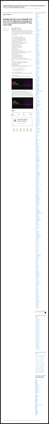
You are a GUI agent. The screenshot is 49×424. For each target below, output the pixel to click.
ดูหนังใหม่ (37, 232)
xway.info (37, 221)
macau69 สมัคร (38, 115)
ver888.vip (37, 214)
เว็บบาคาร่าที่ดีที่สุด (38, 296)
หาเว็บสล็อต (37, 284)
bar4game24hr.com (38, 45)
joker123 (36, 413)
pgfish (37, 139)
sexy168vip (37, 170)
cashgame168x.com (38, 63)
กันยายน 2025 (37, 327)
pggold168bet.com (38, 140)
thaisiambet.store (38, 197)
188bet (39, 355)
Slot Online (37, 181)
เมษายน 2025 (37, 331)
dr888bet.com (37, 70)
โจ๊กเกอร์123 (37, 306)
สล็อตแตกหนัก (37, 278)
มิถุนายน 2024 (37, 339)
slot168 (37, 183)
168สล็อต (37, 355)
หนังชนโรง (36, 389)
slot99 (36, 397)
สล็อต (36, 257)
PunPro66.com (38, 153)
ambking (37, 39)
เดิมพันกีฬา (37, 290)
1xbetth (37, 20)
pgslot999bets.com (38, 147)
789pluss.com (37, 25)
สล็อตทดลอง (37, 270)
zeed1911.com (37, 224)
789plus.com (37, 23)
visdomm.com (37, 217)
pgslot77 (37, 144)
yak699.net (37, 223)
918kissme (37, 31)
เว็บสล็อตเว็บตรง (37, 300)
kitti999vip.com (38, 103)
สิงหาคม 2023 (37, 347)
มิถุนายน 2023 (37, 348)
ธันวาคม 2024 (37, 334)
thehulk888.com (38, 198)
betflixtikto (37, 49)
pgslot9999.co (38, 146)
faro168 (37, 75)
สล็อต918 (37, 266)
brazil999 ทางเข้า (38, 60)
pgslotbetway (37, 412)
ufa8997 (37, 206)
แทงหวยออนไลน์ (38, 305)
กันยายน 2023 (37, 346)
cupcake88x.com (38, 68)
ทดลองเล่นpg (37, 233)
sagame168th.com (38, 165)
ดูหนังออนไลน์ (37, 231)
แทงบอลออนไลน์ (38, 303)
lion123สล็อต (37, 106)
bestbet (37, 48)
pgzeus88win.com (38, 149)
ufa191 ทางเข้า (37, 205)
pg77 (36, 137)
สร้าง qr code (37, 256)
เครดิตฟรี (37, 288)
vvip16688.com (38, 218)
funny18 (37, 82)
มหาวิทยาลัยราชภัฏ (38, 250)
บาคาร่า (37, 242)
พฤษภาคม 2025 (38, 330)
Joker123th (40, 359)
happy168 (37, 87)
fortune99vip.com (38, 78)
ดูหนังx (36, 230)
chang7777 (37, 66)
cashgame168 (37, 62)
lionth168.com (37, 107)
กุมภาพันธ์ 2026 (38, 323)
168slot (37, 17)
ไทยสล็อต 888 (37, 307)
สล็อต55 (37, 261)
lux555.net (37, 112)
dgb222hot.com (38, 69)
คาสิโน (36, 226)
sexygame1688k (38, 173)
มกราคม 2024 (37, 343)
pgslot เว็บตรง (37, 143)
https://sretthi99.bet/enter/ (39, 90)
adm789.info (37, 35)
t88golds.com (37, 195)
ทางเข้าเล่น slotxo (38, 241)
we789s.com (37, 219)
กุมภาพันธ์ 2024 (38, 342)
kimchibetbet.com (38, 100)
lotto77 (37, 110)
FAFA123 (37, 74)
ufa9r (36, 207)
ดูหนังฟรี (36, 382)
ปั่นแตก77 (37, 246)
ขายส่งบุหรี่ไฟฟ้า (38, 225)
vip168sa (37, 215)
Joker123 (37, 96)
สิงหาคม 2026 (37, 318)
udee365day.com (38, 203)
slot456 (36, 392)
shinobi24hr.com (38, 174)
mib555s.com (37, 119)
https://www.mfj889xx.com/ (39, 91)
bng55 (36, 56)
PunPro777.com (38, 155)
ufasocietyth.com (38, 210)
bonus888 (37, 58)
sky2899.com (37, 178)
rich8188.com (37, 162)
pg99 (36, 138)
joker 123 (36, 381)
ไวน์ (36, 308)
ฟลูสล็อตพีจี (37, 249)
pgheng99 (37, 141)
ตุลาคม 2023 (37, 345)
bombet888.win (38, 57)
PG (43, 359)
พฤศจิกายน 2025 (38, 325)
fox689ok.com (38, 79)
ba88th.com (37, 41)
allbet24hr (37, 37)
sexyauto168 (37, 171)
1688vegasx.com (38, 16)
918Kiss (37, 28)
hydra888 (37, 92)
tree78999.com (38, 202)
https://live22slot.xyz (38, 388)
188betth (37, 19)
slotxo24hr (37, 185)
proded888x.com (38, 151)
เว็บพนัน (37, 297)
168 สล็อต (37, 15)
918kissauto (37, 356)
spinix (36, 187)
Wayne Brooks (22, 121)
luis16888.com (37, 111)
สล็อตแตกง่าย (37, 276)
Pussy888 (37, 157)
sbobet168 (37, 167)
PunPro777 (37, 154)
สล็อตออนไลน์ (37, 272)
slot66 (36, 393)
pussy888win (37, 159)
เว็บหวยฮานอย (37, 302)
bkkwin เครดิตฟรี (38, 54)
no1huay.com (37, 126)
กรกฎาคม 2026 (37, 319)
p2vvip (37, 130)
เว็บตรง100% (37, 294)
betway (37, 51)
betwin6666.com (38, 52)
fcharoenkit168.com (38, 76)
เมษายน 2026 (37, 321)
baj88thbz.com (38, 44)
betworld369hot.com (38, 53)
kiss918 (37, 102)
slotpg (36, 405)
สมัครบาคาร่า (37, 253)
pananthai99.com (38, 131)
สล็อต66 (37, 262)
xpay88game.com (38, 220)
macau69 (37, 114)
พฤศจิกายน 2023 (38, 344)
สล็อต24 (37, 260)
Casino (37, 65)
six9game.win (37, 177)
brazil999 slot (37, 59)
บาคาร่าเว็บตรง (37, 244)
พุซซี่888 (37, 248)
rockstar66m (37, 163)
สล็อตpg (37, 268)
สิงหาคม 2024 (37, 337)
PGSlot (37, 142)
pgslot (36, 385)
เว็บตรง (36, 293)
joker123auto (37, 359)
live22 (36, 108)
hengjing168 (37, 88)
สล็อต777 (39, 368)
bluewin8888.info (38, 55)
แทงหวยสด (37, 304)
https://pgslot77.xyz (37, 386)
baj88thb (37, 43)
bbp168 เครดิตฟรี (18, 43)
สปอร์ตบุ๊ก (37, 252)
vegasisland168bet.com (39, 213)
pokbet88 (37, 150)
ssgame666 (37, 191)
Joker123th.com (38, 98)
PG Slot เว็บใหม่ (37, 135)
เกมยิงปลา (37, 286)
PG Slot (37, 134)
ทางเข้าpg (37, 240)
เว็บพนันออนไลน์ (38, 298)
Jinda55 (37, 94)
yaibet (36, 222)
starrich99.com (38, 193)
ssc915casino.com (38, 190)
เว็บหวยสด (39, 372)
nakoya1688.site (38, 123)
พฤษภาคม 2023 (38, 349)
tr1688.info (37, 201)
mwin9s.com (37, 122)
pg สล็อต (37, 136)
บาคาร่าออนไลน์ (37, 384)
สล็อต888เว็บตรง (38, 265)
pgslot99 (37, 145)
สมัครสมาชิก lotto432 (38, 254)
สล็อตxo (37, 269)
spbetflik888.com (38, 186)
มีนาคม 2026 (37, 322)
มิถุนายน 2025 (37, 329)
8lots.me (37, 27)
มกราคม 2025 (37, 333)
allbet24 (36, 408)
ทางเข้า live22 (37, 237)
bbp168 (16, 32)
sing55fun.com (38, 175)
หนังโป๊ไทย (36, 406)
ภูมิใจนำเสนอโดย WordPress (36, 420)
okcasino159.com (38, 128)
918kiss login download (39, 29)
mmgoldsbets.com (38, 120)
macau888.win (37, 116)
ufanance (37, 209)
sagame (36, 380)
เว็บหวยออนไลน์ (37, 301)
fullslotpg (43, 356)
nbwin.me (37, 124)
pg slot (36, 409)
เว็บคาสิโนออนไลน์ (38, 292)
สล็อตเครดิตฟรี (37, 273)
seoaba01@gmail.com (22, 123)
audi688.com (37, 40)
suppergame (37, 194)
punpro (37, 152)
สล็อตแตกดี (37, 277)
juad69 (37, 99)
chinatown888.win (38, 67)
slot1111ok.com (38, 182)
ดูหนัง (36, 229)
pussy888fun (37, 158)
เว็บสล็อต (36, 372)
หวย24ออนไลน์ (37, 282)
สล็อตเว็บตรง (37, 274)
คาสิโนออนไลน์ (37, 227)
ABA (36, 32)
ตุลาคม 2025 (37, 326)
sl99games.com (38, 179)
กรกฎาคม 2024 (37, 338)
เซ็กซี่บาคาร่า (37, 289)
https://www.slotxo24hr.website (39, 404)
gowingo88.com (38, 86)
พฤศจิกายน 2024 (38, 335)
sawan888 (37, 166)
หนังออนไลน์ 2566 (38, 281)
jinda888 (37, 95)
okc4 (36, 127)
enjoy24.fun (37, 72)
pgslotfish (37, 148)
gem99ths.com (38, 83)
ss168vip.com (37, 189)
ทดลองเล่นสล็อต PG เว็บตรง (39, 236)
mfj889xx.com (38, 118)
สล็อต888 (37, 264)
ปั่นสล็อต (37, 245)
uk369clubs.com (38, 211)
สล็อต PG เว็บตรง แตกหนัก (39, 258)
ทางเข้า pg (37, 238)
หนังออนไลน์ (37, 280)
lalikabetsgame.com (38, 104)
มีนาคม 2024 (37, 341)
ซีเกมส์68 (37, 228)
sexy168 (37, 169)
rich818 (37, 161)
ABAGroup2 (37, 33)
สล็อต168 (37, 368)
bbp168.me (37, 47)
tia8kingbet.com (38, 199)
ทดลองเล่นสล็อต (37, 234)
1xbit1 (36, 21)
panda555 (37, 132)
